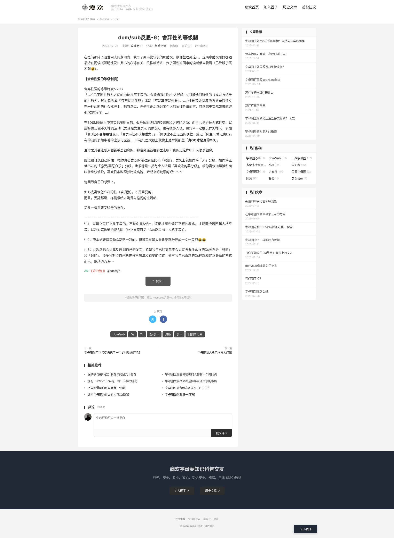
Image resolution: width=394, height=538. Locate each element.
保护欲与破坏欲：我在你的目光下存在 (112, 374)
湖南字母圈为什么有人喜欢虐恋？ (109, 394)
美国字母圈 (302, 171)
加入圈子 (271, 7)
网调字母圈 (195, 334)
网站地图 (209, 526)
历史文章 (290, 7)
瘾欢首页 (252, 7)
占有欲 (276, 171)
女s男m (154, 334)
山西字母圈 (302, 158)
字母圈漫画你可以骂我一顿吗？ (108, 387)
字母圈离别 (255, 171)
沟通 (107, 230)
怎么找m (299, 178)
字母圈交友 (194, 519)
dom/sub (119, 334)
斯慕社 (207, 519)
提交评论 (221, 433)
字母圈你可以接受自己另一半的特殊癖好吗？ (113, 352)
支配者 (299, 165)
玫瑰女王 (136, 46)
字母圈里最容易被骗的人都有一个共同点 (191, 374)
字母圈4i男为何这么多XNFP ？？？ (188, 387)
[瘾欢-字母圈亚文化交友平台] (92, 7)
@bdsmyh (113, 270)
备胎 (274, 178)
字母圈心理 (255, 158)
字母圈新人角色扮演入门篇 (214, 352)
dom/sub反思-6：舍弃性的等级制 (158, 37)
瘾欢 (92, 19)
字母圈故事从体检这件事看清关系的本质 (191, 381)
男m (129, 134)
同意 (251, 178)
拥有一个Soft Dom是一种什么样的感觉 (112, 381)
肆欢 (216, 519)
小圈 (274, 165)
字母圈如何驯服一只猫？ (181, 394)
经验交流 (104, 19)
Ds (228, 134)
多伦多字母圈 (256, 165)
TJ (141, 334)
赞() (201, 46)
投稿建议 (309, 7)
